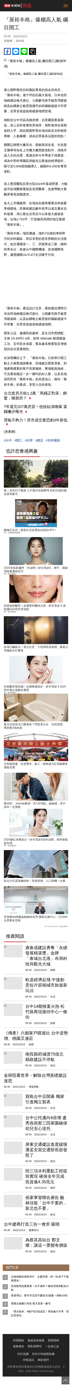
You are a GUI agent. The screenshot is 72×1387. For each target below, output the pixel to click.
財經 (52, 970)
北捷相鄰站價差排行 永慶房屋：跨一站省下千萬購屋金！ (40, 1278)
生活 (52, 996)
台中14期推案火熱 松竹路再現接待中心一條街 (46, 1011)
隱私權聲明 (35, 1346)
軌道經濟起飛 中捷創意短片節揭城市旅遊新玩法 (46, 985)
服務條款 (18, 1346)
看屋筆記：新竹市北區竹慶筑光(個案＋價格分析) (39, 1295)
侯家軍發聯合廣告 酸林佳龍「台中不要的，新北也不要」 (46, 1203)
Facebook (7, 51)
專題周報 (34, 1086)
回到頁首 (65, 1380)
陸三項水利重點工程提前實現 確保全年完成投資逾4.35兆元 (46, 1176)
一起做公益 (52, 1346)
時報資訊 (28, 1359)
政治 (52, 1065)
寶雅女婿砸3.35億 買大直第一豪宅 (31, 1303)
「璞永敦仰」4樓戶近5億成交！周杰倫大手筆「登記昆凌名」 (40, 1313)
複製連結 (32, 51)
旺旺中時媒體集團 (43, 1353)
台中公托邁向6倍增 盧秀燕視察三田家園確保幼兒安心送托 (46, 1123)
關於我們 (43, 1359)
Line (24, 51)
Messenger (15, 51)
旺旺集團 (23, 1353)
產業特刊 (34, 1230)
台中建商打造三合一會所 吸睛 (32, 1224)
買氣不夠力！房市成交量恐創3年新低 (35, 420)
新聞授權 (53, 1340)
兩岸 (52, 1187)
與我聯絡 (18, 1340)
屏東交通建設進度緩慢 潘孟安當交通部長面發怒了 (46, 1149)
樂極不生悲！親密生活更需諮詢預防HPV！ (30, 530)
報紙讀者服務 (36, 1340)
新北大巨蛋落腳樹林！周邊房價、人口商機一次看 (34, 880)
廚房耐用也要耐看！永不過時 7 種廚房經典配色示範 (40, 1288)
